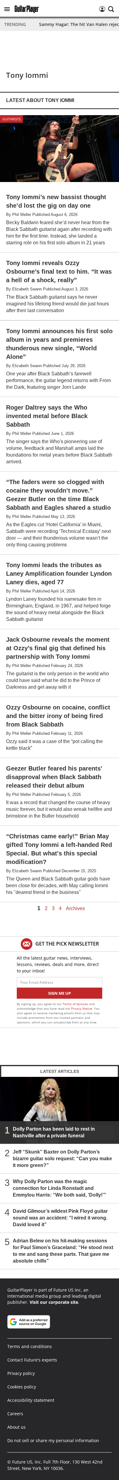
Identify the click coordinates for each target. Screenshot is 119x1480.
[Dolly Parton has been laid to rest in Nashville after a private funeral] (59, 1110)
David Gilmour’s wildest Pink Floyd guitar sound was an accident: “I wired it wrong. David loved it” (60, 1217)
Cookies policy (21, 1387)
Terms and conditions (29, 1346)
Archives (75, 908)
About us (16, 1427)
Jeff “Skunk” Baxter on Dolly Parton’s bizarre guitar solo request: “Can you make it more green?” (62, 1158)
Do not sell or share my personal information (53, 1440)
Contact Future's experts (32, 1360)
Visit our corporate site (54, 1302)
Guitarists (11, 119)
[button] (7, 9)
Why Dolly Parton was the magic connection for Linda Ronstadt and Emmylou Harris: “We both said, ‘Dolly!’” (59, 1188)
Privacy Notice (81, 1008)
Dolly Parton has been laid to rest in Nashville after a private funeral (54, 1132)
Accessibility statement (30, 1400)
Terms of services (76, 1004)
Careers (15, 1413)
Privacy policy (21, 1373)
